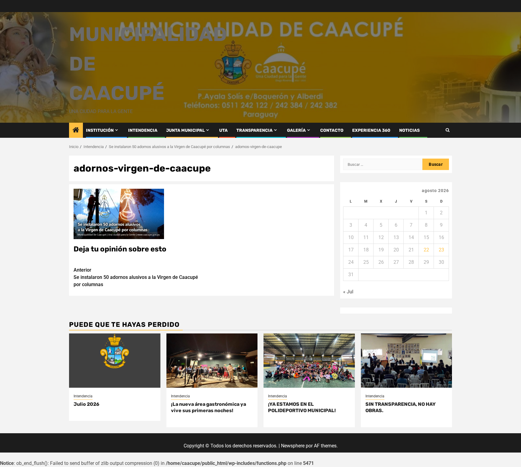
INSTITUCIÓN (100, 130)
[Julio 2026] (114, 360)
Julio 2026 (86, 404)
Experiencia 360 (371, 130)
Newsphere (293, 446)
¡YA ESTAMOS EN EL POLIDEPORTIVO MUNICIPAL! (302, 407)
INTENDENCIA (142, 130)
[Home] (76, 130)
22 (426, 250)
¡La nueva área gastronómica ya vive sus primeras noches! (208, 407)
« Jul (348, 292)
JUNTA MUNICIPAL (185, 130)
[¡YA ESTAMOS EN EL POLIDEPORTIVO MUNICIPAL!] (309, 360)
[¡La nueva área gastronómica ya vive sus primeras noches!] (212, 360)
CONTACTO (331, 130)
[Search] (447, 130)
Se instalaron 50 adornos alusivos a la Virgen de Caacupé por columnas (136, 277)
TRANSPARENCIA (254, 130)
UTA (223, 130)
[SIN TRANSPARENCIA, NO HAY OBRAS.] (406, 360)
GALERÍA (296, 130)
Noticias (409, 130)
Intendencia (83, 396)
